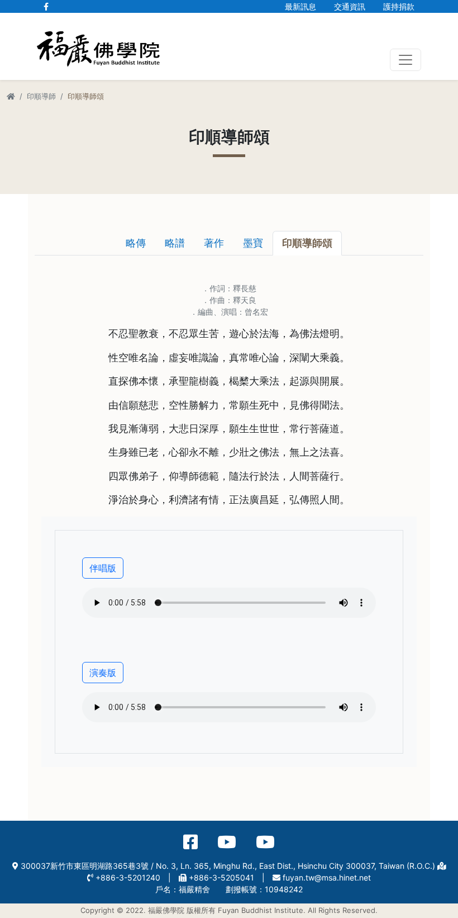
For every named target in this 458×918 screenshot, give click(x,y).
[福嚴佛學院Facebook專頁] (46, 6)
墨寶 (253, 243)
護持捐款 (398, 6)
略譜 (175, 243)
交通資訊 (349, 6)
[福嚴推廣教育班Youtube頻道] (265, 842)
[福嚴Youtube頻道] (226, 842)
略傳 (136, 243)
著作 (214, 243)
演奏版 (102, 672)
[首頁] (11, 96)
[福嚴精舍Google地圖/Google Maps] (441, 865)
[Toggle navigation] (405, 60)
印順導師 (41, 96)
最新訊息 (300, 6)
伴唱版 (102, 568)
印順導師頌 (307, 243)
